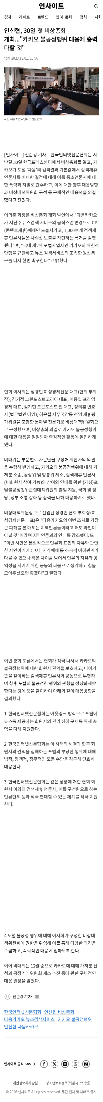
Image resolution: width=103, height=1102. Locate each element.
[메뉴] (7, 6)
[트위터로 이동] (54, 1064)
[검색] (96, 6)
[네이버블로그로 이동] (86, 1064)
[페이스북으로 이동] (44, 1064)
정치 (83, 17)
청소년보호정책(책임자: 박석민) (68, 1082)
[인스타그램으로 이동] (65, 1064)
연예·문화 (64, 17)
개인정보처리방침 (25, 1082)
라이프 (24, 17)
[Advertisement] (51, 326)
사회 (98, 17)
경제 (8, 17)
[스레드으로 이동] (75, 1064)
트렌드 (43, 17)
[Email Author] (37, 996)
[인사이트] (51, 6)
